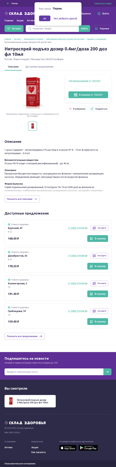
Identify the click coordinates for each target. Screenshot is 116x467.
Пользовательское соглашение (20, 463)
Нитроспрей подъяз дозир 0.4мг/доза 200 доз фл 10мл (32, 401)
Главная (9, 20)
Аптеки (8, 447)
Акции (20, 20)
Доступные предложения (39, 66)
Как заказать (38, 452)
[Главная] (26, 13)
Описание (13, 66)
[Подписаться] (107, 371)
